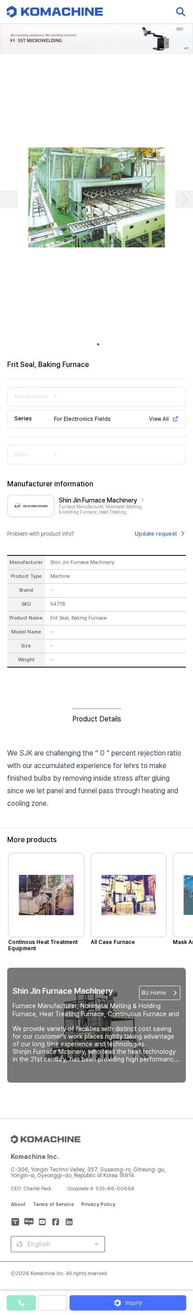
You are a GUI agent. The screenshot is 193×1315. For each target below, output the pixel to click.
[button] (176, 1238)
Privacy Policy (98, 1204)
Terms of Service (53, 1204)
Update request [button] (156, 534)
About (18, 1204)
